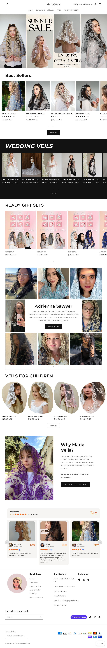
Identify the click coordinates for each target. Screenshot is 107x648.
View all (53, 132)
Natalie (48, 544)
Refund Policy (35, 590)
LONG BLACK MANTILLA (35, 114)
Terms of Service (36, 597)
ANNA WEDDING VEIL (91, 180)
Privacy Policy (35, 586)
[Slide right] (58, 126)
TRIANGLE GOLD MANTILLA (61, 114)
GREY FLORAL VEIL (83, 114)
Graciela (81, 544)
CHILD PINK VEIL (60, 416)
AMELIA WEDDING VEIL (71, 180)
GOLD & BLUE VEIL (9, 114)
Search (32, 579)
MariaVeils (13, 643)
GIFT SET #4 (72, 252)
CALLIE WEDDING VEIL (30, 180)
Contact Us (34, 582)
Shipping (33, 594)
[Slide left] (49, 126)
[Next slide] (58, 367)
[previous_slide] (7, 542)
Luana (16, 544)
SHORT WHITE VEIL (35, 416)
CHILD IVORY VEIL (87, 416)
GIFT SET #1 (9, 252)
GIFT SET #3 (41, 252)
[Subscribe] (40, 617)
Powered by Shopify (23, 643)
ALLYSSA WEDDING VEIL (51, 180)
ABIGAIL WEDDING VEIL (11, 180)
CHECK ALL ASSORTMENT (75, 485)
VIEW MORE (53, 327)
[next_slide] (100, 542)
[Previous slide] (49, 367)
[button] (7, 4)
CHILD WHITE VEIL (9, 416)
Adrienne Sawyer (53, 306)
